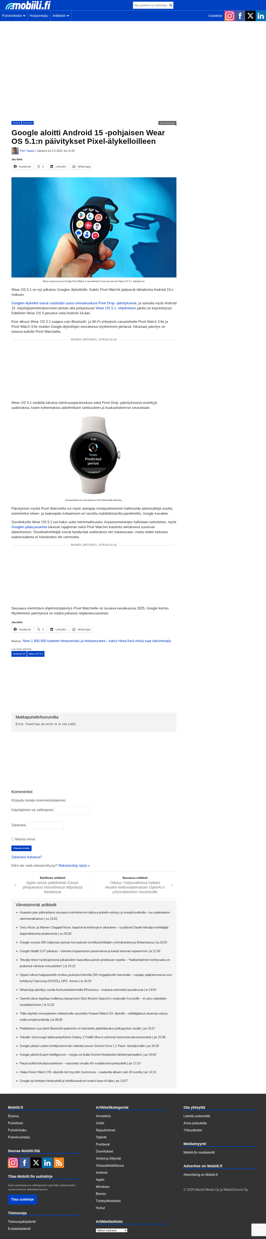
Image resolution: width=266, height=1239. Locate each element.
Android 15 (19, 653)
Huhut (100, 1208)
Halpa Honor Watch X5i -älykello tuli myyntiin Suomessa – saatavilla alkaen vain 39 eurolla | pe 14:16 (88, 1072)
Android (16, 123)
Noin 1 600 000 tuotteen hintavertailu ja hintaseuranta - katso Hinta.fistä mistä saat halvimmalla (97, 641)
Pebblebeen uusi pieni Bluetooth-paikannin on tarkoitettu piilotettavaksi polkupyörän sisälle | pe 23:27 (87, 1028)
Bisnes (101, 1194)
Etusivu (13, 1116)
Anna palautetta (195, 1123)
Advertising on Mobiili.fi (200, 1174)
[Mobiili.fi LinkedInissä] (261, 16)
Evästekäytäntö (19, 1228)
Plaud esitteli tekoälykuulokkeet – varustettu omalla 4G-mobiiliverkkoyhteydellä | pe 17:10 (80, 1063)
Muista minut (24, 839)
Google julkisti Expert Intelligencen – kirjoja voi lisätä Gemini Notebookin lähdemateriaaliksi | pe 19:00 (88, 1054)
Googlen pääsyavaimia (29, 527)
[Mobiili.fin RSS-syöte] (59, 1163)
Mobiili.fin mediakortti (199, 1152)
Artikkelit (60, 15)
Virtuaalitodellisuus (110, 1165)
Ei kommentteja (167, 123)
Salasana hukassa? (26, 857)
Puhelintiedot (12, 15)
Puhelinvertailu (19, 1137)
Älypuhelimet (105, 1130)
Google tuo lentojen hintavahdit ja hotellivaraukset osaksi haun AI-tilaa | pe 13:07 (74, 1080)
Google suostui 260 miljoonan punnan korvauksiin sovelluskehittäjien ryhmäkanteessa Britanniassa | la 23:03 (93, 942)
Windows (103, 1186)
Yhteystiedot (192, 1130)
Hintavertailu (39, 15)
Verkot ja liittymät (108, 1158)
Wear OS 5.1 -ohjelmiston (116, 308)
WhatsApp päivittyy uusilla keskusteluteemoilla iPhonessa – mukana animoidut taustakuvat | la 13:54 (88, 989)
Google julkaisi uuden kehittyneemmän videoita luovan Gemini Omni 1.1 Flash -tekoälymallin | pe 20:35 (89, 1046)
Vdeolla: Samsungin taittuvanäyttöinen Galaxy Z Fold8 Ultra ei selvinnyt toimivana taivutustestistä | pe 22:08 (92, 1037)
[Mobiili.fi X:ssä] (250, 16)
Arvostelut (103, 1116)
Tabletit (101, 1137)
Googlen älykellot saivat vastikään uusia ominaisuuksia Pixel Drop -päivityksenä (73, 303)
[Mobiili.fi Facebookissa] (240, 16)
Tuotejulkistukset (108, 1201)
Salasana (18, 825)
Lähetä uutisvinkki (196, 1116)
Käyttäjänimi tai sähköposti (32, 810)
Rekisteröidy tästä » (74, 866)
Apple (100, 1179)
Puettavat (27, 123)
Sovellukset (104, 1151)
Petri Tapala (27, 150)
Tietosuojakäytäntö (22, 1221)
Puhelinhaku (17, 1130)
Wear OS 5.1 (36, 653)
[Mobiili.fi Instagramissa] (229, 16)
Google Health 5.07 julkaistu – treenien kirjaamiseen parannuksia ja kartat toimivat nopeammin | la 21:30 (90, 951)
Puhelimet (15, 1123)
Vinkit (100, 1123)
